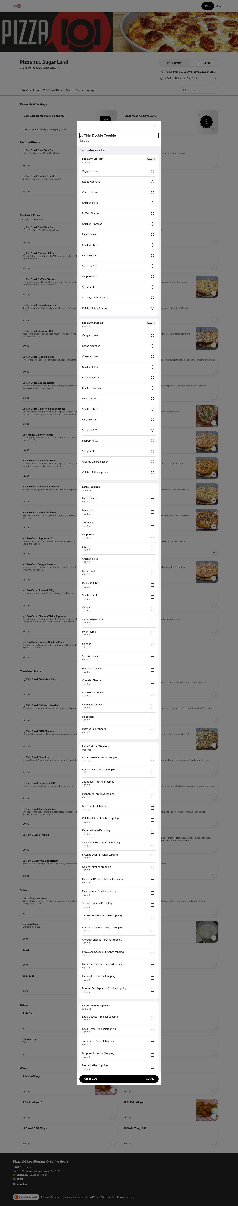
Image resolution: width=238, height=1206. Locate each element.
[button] (119, 1079)
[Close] (155, 125)
